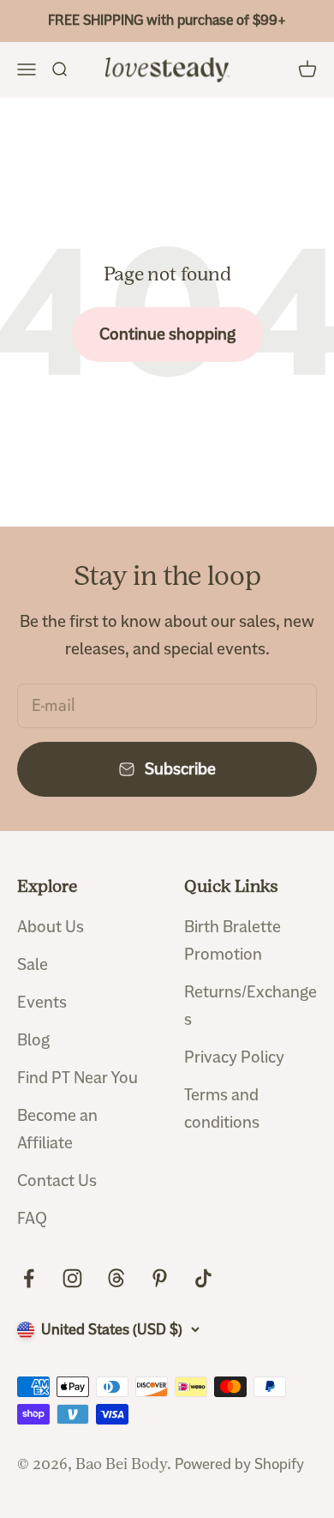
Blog (33, 1040)
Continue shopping (167, 334)
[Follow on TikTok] (203, 1278)
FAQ (32, 1218)
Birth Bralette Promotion (232, 940)
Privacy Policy (234, 1057)
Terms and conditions (221, 1108)
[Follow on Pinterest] (159, 1278)
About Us (50, 926)
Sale (32, 964)
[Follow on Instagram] (72, 1278)
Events (42, 1002)
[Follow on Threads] (116, 1278)
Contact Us (57, 1180)
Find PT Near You (77, 1077)
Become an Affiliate (57, 1129)
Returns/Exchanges (250, 1005)
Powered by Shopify (239, 1464)
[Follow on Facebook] (28, 1278)
